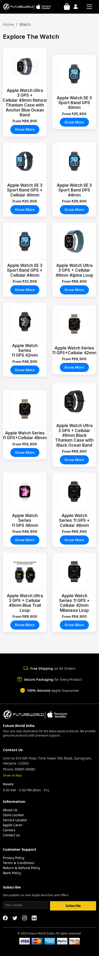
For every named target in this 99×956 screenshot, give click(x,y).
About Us (10, 810)
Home (8, 24)
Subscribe (73, 906)
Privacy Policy (13, 857)
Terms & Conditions (18, 862)
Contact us (11, 835)
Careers (9, 830)
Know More (25, 129)
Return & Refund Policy (21, 868)
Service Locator (15, 820)
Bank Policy (12, 873)
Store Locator (13, 815)
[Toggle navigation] (89, 6)
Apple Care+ (13, 825)
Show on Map (12, 775)
